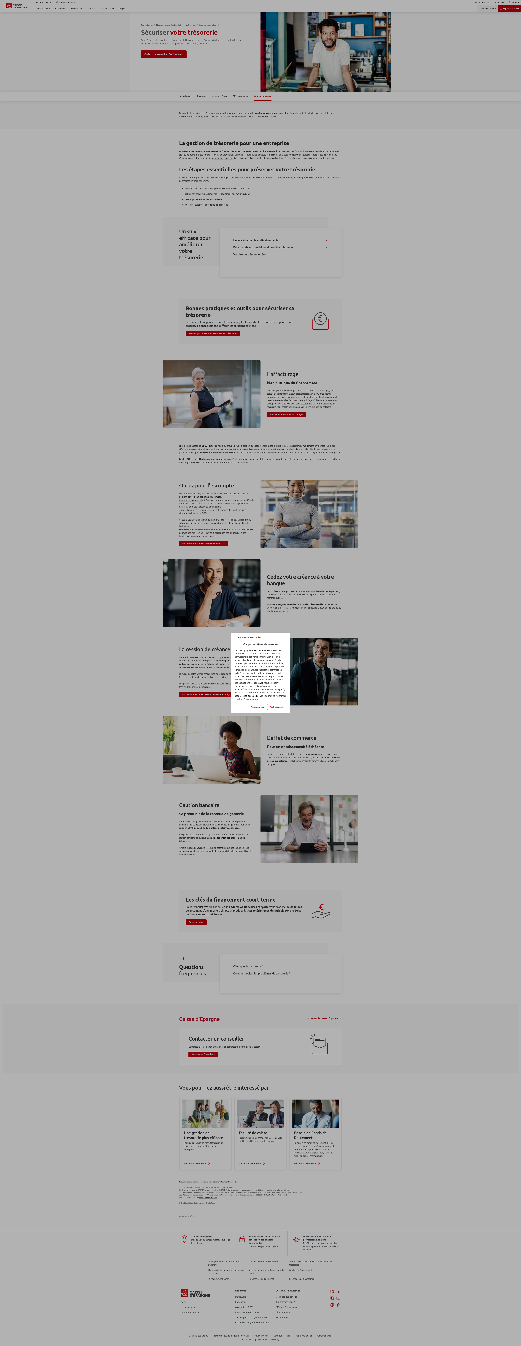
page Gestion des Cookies (247, 696)
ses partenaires (261, 650)
